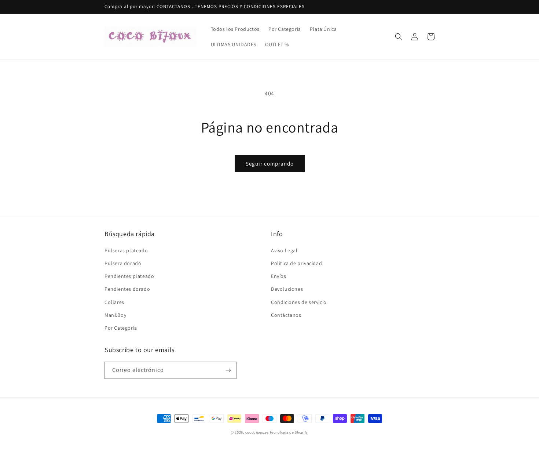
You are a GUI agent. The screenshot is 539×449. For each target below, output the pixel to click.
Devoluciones (287, 289)
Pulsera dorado (122, 263)
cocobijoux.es (257, 432)
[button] (398, 37)
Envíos (278, 276)
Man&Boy (115, 315)
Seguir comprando (270, 163)
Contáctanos (286, 315)
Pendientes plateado (129, 276)
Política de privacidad (296, 263)
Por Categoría (120, 328)
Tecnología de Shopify (289, 432)
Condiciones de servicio (299, 302)
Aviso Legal (284, 250)
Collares (114, 302)
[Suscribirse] (228, 370)
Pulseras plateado (126, 250)
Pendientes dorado (127, 289)
